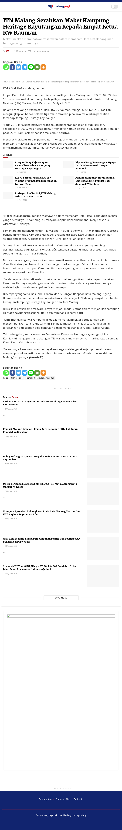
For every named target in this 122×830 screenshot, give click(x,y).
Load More (61, 598)
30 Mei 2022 (21, 172)
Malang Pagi (47, 815)
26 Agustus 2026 (10, 491)
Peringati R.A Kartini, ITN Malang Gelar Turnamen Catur (35, 195)
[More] (43, 67)
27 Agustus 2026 (10, 464)
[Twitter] (18, 67)
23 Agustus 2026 (10, 573)
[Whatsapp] (6, 67)
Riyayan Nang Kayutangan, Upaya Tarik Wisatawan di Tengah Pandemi (95, 165)
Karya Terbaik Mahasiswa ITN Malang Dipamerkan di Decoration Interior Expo (36, 180)
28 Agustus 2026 (10, 409)
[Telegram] (24, 67)
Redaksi (78, 799)
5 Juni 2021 (81, 172)
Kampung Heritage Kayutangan (40, 378)
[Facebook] (12, 67)
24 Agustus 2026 (10, 519)
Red (8, 51)
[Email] (37, 67)
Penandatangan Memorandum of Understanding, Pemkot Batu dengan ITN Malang (95, 180)
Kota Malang (42, 51)
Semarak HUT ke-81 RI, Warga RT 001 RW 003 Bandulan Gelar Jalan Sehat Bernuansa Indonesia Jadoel (39, 568)
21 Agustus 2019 (22, 188)
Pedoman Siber (63, 799)
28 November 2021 (23, 51)
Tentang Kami (45, 799)
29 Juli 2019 (81, 188)
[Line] (31, 67)
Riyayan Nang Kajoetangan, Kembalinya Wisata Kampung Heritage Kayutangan (33, 165)
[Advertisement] (61, 779)
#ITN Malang (16, 378)
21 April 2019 (21, 200)
